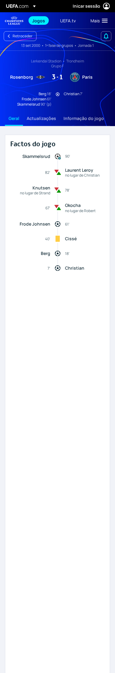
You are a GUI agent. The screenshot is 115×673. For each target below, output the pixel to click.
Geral (14, 118)
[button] (97, 20)
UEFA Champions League (14, 21)
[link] (38, 20)
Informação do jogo (83, 118)
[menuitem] (41, 20)
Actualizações (41, 118)
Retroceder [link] (23, 36)
